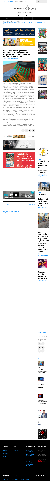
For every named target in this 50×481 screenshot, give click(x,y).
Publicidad (10, 1)
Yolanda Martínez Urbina (43, 209)
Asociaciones (20, 18)
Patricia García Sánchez (43, 255)
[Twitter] (43, 343)
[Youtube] (43, 347)
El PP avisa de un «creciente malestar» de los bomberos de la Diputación (30, 462)
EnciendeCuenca (14, 58)
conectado (15, 214)
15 (14, 21)
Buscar (46, 1)
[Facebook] (39, 343)
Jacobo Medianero (41, 282)
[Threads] (39, 351)
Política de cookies (14, 479)
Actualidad (6, 18)
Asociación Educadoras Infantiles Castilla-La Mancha (42, 177)
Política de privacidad (24, 479)
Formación (26, 18)
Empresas (11, 18)
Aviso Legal (5, 479)
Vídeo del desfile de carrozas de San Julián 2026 (42, 370)
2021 (8, 21)
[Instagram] (39, 347)
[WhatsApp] (43, 351)
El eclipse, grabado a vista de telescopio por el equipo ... (42, 403)
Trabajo (15, 18)
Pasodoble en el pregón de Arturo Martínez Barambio (42, 386)
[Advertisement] (19, 179)
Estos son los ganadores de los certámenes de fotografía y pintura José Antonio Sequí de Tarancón (30, 452)
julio (11, 21)
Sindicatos (18, 21)
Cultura (30, 18)
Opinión (4, 1)
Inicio (4, 21)
